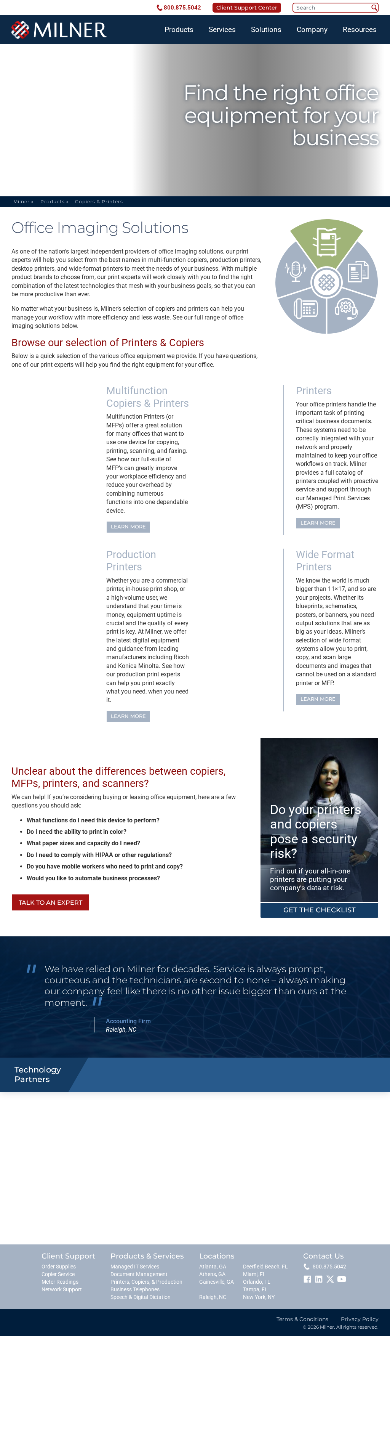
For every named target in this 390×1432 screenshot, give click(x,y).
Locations (217, 1255)
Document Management (139, 1274)
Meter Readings (60, 1282)
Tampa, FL (255, 1289)
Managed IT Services (134, 1266)
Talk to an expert (50, 902)
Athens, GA (212, 1274)
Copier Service (58, 1274)
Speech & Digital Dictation (140, 1297)
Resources (360, 29)
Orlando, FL (256, 1282)
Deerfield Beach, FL (265, 1266)
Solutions (266, 29)
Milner (21, 201)
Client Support (68, 1255)
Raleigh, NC (212, 1297)
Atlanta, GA (212, 1266)
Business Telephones (135, 1289)
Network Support (62, 1289)
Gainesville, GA (216, 1282)
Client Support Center (246, 7)
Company (312, 29)
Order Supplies (59, 1266)
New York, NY (259, 1297)
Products (179, 29)
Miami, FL (254, 1274)
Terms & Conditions (302, 1319)
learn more (128, 527)
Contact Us (323, 1255)
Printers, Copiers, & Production (146, 1282)
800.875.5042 (182, 7)
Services (222, 29)
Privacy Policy (360, 1319)
